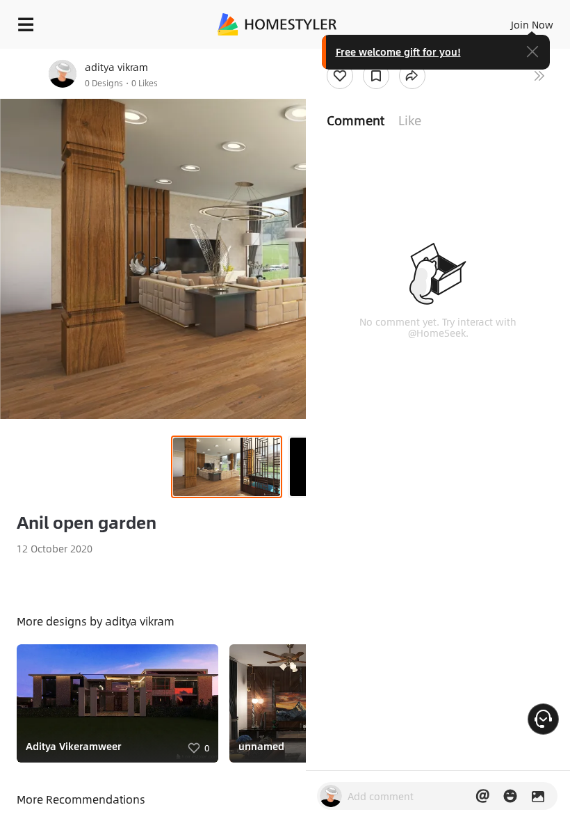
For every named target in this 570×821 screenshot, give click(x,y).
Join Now (532, 24)
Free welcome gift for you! (398, 51)
